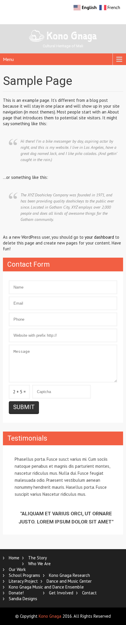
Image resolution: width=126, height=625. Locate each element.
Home (14, 558)
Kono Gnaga (50, 616)
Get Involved (61, 593)
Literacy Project (23, 581)
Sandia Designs (23, 598)
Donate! (16, 593)
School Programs (24, 575)
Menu (8, 59)
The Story (37, 558)
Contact (89, 593)
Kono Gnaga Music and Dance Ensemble (46, 587)
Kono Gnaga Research (69, 575)
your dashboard (99, 237)
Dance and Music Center (69, 581)
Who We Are (39, 563)
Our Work (17, 569)
